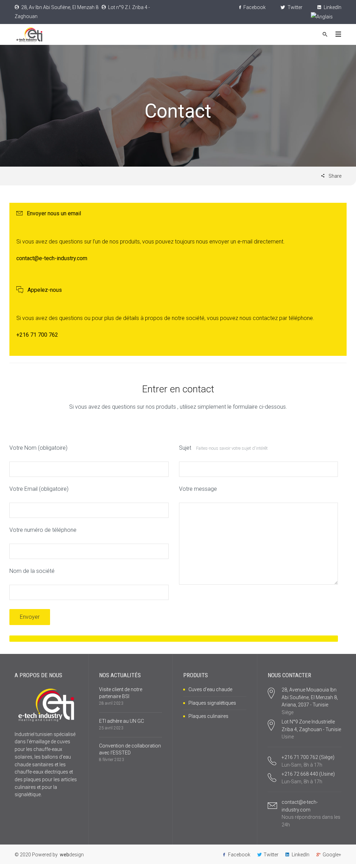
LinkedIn (332, 7)
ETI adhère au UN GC (121, 721)
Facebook (254, 7)
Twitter (294, 7)
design (72, 854)
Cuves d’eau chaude (210, 689)
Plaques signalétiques (212, 703)
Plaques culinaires (208, 716)
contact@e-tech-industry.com (51, 258)
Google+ (332, 854)
